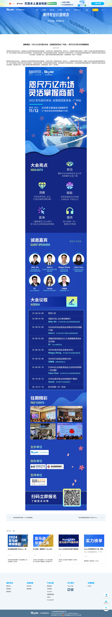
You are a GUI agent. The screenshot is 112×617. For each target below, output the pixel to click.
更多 (14, 531)
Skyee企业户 (50, 600)
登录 (87, 10)
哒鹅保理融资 (50, 594)
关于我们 (60, 10)
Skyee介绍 (70, 586)
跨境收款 (49, 586)
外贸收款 (49, 588)
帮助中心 (68, 10)
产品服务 (44, 10)
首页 (37, 10)
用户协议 (29, 586)
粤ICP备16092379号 (56, 615)
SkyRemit (49, 591)
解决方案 (52, 10)
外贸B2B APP (77, 10)
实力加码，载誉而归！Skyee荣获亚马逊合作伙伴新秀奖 (49, 549)
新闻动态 (8, 588)
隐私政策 (29, 588)
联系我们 (8, 591)
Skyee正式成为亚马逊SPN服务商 (68, 549)
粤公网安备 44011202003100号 (72, 615)
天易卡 (49, 597)
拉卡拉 (89, 586)
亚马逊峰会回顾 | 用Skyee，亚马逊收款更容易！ (22, 549)
